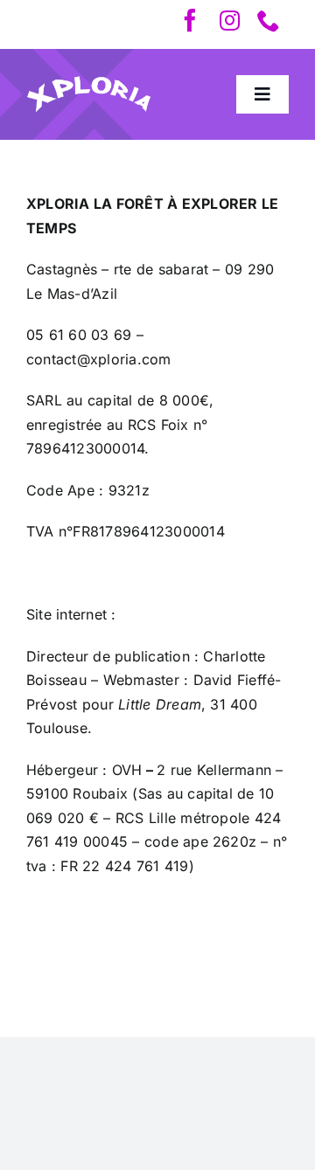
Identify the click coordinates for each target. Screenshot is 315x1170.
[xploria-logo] (89, 82)
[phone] (268, 20)
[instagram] (230, 20)
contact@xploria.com (99, 359)
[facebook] (189, 20)
